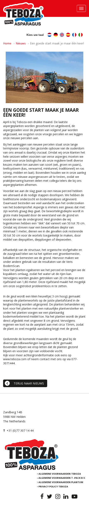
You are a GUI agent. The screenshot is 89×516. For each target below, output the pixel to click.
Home (7, 43)
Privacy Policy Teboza (53, 486)
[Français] (74, 35)
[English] (62, 35)
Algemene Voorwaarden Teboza (59, 473)
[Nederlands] (49, 35)
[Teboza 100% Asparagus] (44, 454)
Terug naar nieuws (29, 383)
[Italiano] (80, 35)
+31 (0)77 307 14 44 (20, 430)
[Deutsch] (56, 35)
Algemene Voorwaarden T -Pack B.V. (61, 478)
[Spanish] (68, 35)
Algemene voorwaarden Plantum (60, 482)
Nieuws (21, 43)
